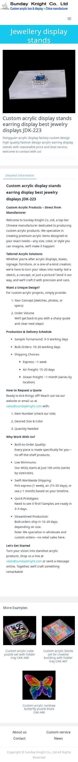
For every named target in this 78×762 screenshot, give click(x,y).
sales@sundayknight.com (24, 406)
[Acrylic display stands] (34, 6)
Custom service (58, 732)
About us (19, 732)
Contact (19, 738)
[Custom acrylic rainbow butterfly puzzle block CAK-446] (39, 685)
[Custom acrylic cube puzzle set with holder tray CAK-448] (19, 630)
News (58, 738)
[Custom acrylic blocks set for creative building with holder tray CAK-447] (58, 630)
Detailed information (19, 175)
